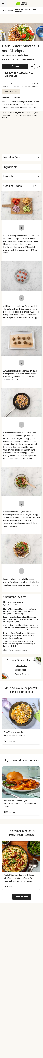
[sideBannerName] (21, 136)
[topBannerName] (21, 18)
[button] (21, 167)
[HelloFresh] (21, 3)
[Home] (3, 10)
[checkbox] (3, 60)
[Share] (38, 66)
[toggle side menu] (3, 3)
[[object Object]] (32, 66)
